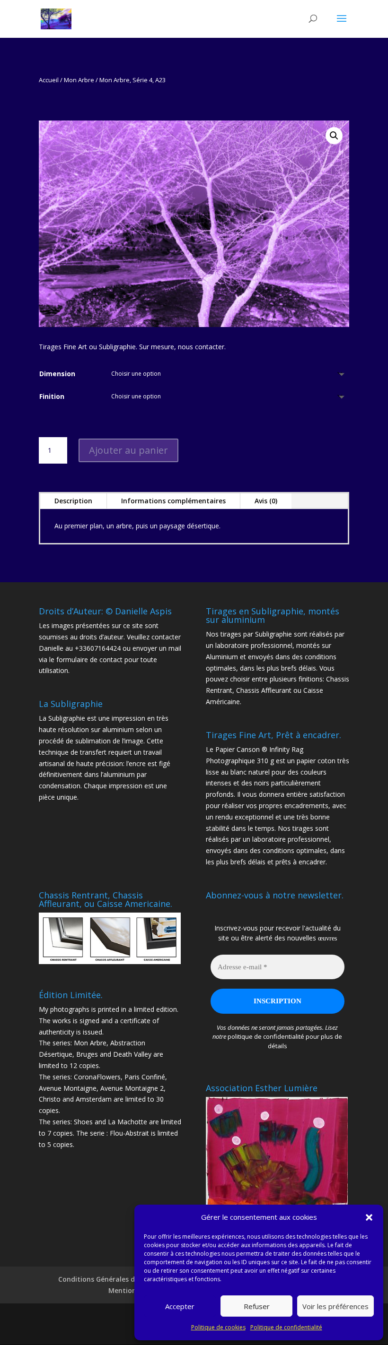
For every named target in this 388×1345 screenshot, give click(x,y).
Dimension (57, 373)
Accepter (179, 1306)
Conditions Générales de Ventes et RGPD (125, 1279)
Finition (51, 396)
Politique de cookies (218, 1327)
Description (73, 500)
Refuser (257, 1306)
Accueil (49, 80)
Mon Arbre (79, 80)
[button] (369, 1217)
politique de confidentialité (266, 1036)
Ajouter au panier (128, 450)
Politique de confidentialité (286, 1327)
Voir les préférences (335, 1306)
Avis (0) (266, 500)
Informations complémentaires (173, 500)
